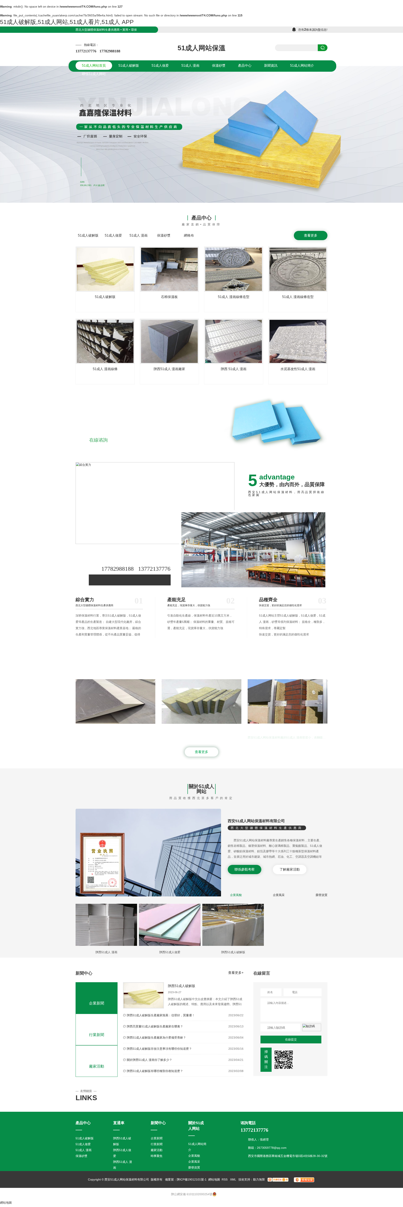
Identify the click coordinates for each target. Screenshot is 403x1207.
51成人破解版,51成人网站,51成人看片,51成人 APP (67, 22)
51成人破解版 (88, 235)
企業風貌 (236, 894)
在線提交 (291, 1039)
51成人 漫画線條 (105, 369)
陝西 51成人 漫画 (233, 369)
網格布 (189, 235)
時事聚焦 (156, 1156)
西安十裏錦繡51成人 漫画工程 (141, 728)
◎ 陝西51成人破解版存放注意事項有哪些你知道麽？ (157, 1048)
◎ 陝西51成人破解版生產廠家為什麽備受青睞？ (154, 1037)
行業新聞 (96, 1035)
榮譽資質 (321, 894)
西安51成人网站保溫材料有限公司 (256, 821)
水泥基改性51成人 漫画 (297, 369)
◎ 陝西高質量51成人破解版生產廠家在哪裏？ (153, 1026)
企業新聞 (96, 1003)
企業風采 (279, 894)
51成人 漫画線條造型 (233, 297)
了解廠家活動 (290, 869)
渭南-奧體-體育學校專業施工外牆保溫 (232, 728)
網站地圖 (214, 1179)
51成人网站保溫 (201, 48)
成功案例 (201, 665)
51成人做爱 (113, 235)
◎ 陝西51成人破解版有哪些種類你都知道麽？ (153, 1071)
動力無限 (259, 1179)
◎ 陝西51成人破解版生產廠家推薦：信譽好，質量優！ (159, 1015)
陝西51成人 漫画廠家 (169, 369)
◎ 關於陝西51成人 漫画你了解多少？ (147, 1059)
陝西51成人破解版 (233, 952)
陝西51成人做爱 (169, 952)
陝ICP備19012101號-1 (192, 1179)
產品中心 (201, 218)
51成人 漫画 (139, 235)
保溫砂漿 (163, 235)
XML (233, 1179)
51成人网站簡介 (197, 1146)
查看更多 (310, 235)
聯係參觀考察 (244, 869)
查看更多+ (235, 972)
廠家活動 (96, 1066)
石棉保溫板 (169, 297)
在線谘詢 (98, 440)
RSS (225, 1179)
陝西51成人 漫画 (106, 952)
